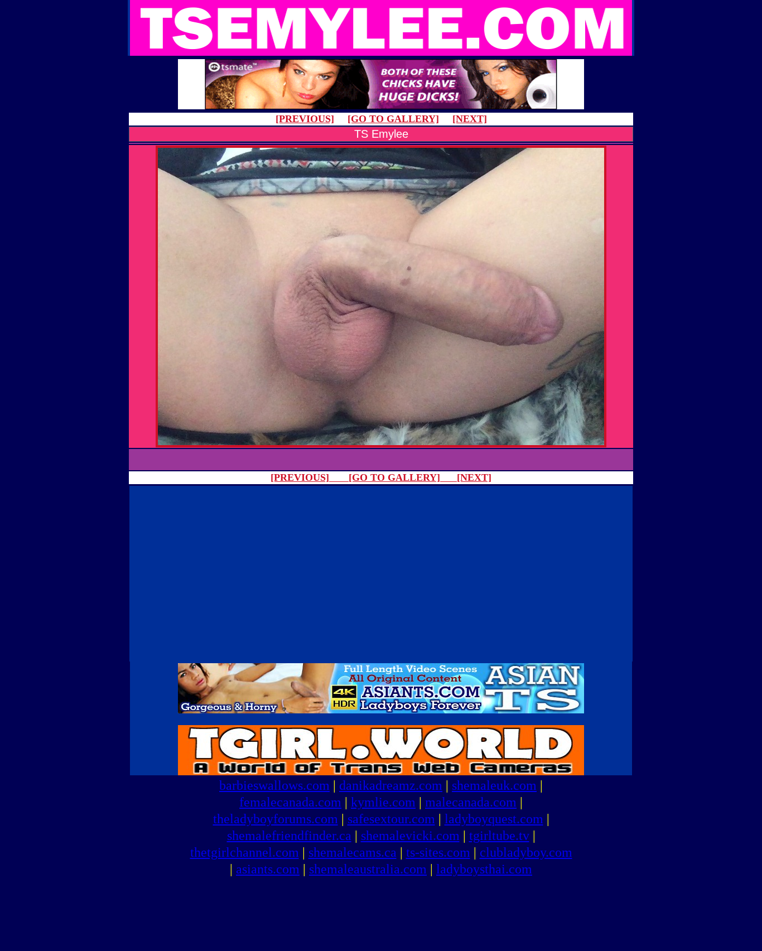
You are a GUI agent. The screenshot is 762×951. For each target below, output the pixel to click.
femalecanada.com (290, 802)
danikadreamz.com (390, 785)
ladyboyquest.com (494, 819)
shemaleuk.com (494, 785)
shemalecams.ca (352, 852)
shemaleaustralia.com (368, 869)
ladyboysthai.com (484, 869)
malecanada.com (471, 802)
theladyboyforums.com (275, 819)
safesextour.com (391, 819)
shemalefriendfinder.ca (289, 835)
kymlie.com (383, 802)
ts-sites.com (438, 852)
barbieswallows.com (274, 785)
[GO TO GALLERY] (393, 118)
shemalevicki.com (410, 835)
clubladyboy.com (526, 852)
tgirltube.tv (499, 835)
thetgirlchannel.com (244, 852)
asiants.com (268, 869)
